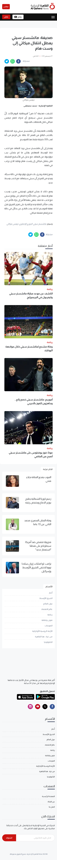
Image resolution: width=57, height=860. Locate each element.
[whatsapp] (12, 61)
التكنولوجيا (48, 642)
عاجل (6, 17)
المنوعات (48, 625)
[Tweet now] (45, 706)
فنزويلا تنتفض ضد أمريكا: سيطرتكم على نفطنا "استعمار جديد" (38, 546)
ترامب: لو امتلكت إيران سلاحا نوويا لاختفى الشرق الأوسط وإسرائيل (36, 567)
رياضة (49, 614)
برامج (20, 17)
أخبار (50, 593)
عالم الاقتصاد (46, 609)
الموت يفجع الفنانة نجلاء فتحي (38, 479)
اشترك (9, 838)
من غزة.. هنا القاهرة (43, 636)
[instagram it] (30, 706)
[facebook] (18, 61)
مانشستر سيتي (39, 224)
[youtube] (37, 706)
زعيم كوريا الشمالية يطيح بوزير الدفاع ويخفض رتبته (38, 500)
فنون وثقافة (47, 620)
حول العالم (47, 604)
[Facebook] (52, 706)
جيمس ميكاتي (12, 224)
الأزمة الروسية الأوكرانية (42, 631)
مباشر (6, 7)
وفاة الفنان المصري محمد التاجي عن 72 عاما (37, 522)
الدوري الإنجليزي (26, 224)
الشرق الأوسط (45, 598)
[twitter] (6, 61)
